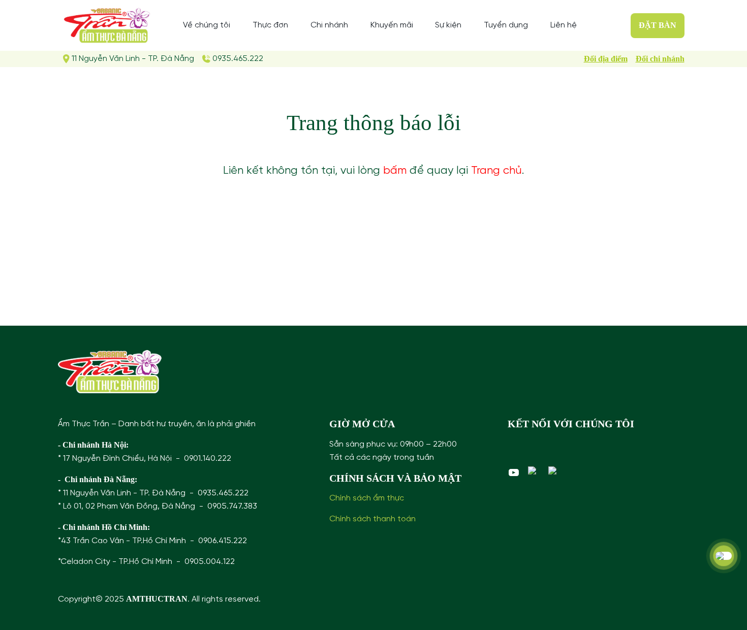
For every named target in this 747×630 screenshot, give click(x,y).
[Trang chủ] (110, 371)
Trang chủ (496, 171)
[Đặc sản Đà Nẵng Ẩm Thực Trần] (107, 25)
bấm (395, 171)
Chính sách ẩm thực (366, 498)
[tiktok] (554, 470)
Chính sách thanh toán (372, 519)
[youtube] (514, 472)
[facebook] (534, 470)
